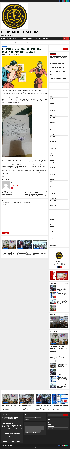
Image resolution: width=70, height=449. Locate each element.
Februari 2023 (52, 193)
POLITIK (14, 38)
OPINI (51, 224)
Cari (51, 46)
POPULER (52, 233)
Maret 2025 (52, 134)
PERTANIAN (52, 228)
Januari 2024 (52, 167)
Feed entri (50, 424)
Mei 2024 (51, 157)
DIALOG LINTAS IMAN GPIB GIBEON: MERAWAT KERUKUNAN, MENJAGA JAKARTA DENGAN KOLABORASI (9, 252)
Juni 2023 (51, 184)
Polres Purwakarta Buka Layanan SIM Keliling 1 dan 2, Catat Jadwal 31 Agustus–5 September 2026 (59, 73)
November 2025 (53, 115)
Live (67, 38)
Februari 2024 (52, 165)
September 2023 (53, 176)
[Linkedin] (68, 1)
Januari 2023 (52, 195)
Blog (8, 445)
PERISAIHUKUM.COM (20, 32)
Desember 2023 (53, 169)
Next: (36, 193)
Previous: (13, 193)
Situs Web (4, 226)
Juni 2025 (51, 127)
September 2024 (53, 148)
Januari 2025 (52, 139)
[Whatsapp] (66, 1)
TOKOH (51, 240)
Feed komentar (51, 426)
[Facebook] (59, 1)
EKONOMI (24, 38)
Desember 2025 (53, 112)
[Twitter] (61, 1)
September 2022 (53, 205)
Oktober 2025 (52, 117)
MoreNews (39, 447)
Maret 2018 (52, 207)
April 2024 (52, 160)
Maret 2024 (52, 162)
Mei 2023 (51, 186)
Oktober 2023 (52, 174)
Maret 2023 (52, 191)
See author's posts (16, 185)
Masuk (49, 422)
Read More (53, 360)
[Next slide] (67, 283)
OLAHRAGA (52, 221)
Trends (51, 243)
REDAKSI (47, 38)
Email (3, 222)
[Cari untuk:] (55, 415)
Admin (4, 54)
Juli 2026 (51, 96)
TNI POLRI (36, 38)
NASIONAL (52, 219)
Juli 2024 (51, 153)
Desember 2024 (53, 141)
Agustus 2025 (52, 122)
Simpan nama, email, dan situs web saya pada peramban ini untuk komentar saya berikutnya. (21, 230)
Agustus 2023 (52, 179)
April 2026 (52, 103)
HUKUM (19, 38)
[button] (1, 38)
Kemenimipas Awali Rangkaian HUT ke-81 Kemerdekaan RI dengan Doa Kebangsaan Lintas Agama (58, 78)
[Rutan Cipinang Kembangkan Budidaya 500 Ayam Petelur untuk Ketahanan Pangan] (27, 399)
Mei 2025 (51, 129)
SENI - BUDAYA (33, 430)
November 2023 (53, 172)
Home (4, 38)
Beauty (27, 417)
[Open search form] (62, 38)
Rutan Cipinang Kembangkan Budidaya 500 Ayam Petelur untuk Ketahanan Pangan (53, 308)
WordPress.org (51, 428)
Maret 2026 (52, 105)
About (6, 445)
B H (3, 254)
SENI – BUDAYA (42, 38)
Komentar (4, 204)
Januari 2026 (52, 110)
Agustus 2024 (52, 150)
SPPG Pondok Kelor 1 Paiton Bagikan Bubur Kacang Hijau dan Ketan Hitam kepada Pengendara (24, 252)
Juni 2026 (51, 98)
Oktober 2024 (52, 146)
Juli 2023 (51, 181)
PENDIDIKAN (30, 38)
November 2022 (53, 200)
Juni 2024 (51, 155)
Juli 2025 (51, 124)
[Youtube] (64, 1)
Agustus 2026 (52, 93)
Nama (3, 218)
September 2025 (53, 120)
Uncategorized (5, 248)
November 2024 (53, 143)
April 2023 (52, 188)
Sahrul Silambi (20, 254)
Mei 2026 (51, 101)
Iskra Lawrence (37, 417)
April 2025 (52, 131)
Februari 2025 (52, 136)
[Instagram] (63, 1)
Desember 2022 (53, 198)
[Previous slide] (66, 283)
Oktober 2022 (52, 203)
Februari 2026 (52, 108)
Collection (31, 417)
